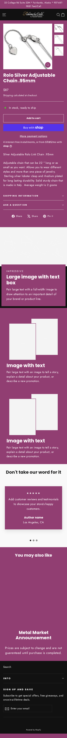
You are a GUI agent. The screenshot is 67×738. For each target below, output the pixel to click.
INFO (7, 678)
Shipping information (21, 195)
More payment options (33, 136)
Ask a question (15, 205)
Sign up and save (18, 689)
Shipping (8, 95)
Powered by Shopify (33, 730)
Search (7, 667)
